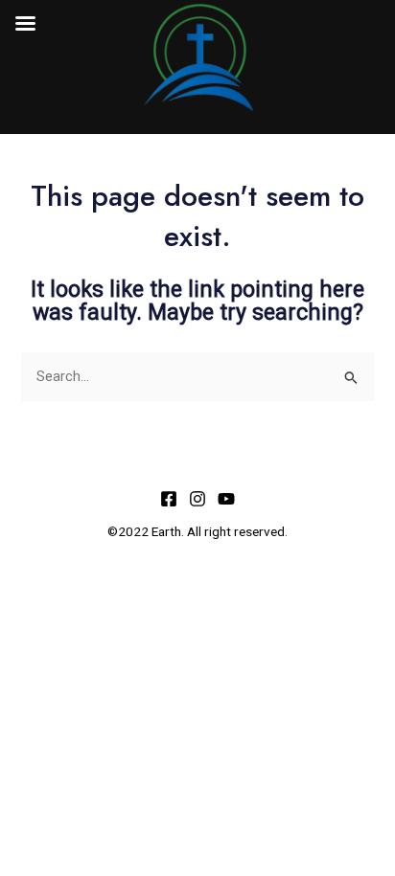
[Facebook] (168, 498)
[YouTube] (226, 498)
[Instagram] (197, 498)
